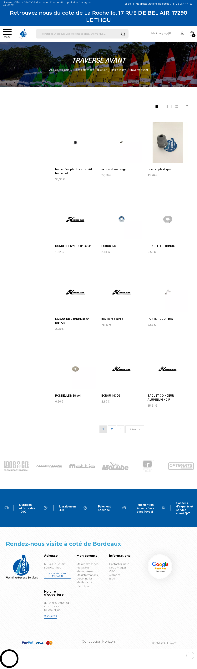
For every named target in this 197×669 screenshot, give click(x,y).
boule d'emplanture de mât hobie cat (73, 171)
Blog (128, 3)
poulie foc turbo (112, 319)
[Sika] (82, 466)
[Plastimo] (16, 466)
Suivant (133, 429)
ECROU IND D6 (110, 395)
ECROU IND (108, 246)
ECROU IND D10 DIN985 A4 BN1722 (72, 321)
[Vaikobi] (180, 466)
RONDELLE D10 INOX (161, 246)
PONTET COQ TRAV (161, 319)
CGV (173, 642)
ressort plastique (159, 169)
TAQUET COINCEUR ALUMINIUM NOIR (161, 397)
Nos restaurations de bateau (153, 3)
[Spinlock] (115, 466)
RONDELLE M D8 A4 (68, 395)
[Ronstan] (49, 466)
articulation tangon (114, 169)
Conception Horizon (98, 641)
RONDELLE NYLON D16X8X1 (73, 246)
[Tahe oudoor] (148, 466)
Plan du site (157, 642)
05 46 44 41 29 (184, 3)
